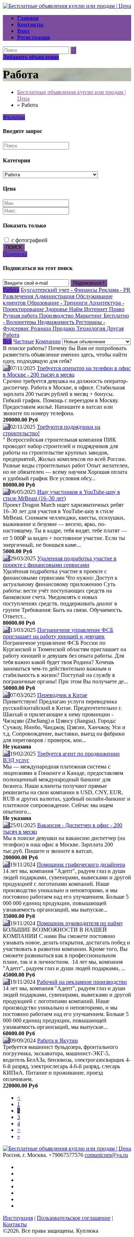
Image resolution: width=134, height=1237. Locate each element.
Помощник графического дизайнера (81, 865)
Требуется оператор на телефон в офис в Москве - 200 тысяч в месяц (67, 371)
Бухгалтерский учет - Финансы (60, 290)
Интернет (96, 309)
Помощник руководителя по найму (80, 923)
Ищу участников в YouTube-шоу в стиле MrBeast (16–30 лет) (61, 495)
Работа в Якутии (57, 1040)
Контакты (15, 1224)
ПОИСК (14, 247)
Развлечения (19, 296)
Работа (11, 290)
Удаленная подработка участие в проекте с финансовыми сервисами (59, 561)
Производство (57, 316)
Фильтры (14, 117)
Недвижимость (57, 322)
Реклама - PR (114, 290)
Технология (91, 328)
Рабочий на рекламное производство (82, 982)
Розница (42, 328)
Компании (48, 341)
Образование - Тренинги (58, 303)
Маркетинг (89, 316)
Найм (76, 309)
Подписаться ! (88, 283)
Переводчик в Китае (62, 695)
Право (116, 309)
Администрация (55, 296)
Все (7, 341)
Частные (23, 341)
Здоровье (57, 309)
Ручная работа (21, 316)
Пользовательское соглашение (73, 1218)
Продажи (64, 328)
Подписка (15, 254)
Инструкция (18, 1218)
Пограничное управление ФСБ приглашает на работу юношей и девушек (58, 633)
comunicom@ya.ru (106, 1155)
